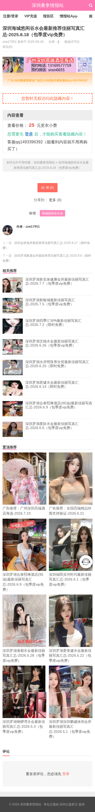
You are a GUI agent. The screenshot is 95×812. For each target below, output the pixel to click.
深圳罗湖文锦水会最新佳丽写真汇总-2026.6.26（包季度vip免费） (52, 343)
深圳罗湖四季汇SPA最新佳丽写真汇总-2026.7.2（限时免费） (53, 323)
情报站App (69, 16)
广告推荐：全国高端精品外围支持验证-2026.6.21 (70, 510)
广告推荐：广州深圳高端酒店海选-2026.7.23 (24, 510)
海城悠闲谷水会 (52, 213)
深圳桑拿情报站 (48, 5)
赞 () (50, 187)
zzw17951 (33, 226)
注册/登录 (10, 16)
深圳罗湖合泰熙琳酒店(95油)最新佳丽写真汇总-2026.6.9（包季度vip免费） (58, 405)
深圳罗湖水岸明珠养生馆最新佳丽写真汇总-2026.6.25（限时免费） (57, 364)
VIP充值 (30, 16)
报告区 (48, 16)
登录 (29, 134)
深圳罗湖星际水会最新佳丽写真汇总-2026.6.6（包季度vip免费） (52, 426)
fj (58, 42)
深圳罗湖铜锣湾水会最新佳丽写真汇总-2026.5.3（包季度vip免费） (24, 727)
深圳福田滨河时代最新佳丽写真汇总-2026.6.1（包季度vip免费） (70, 579)
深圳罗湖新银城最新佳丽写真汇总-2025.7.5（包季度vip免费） (50, 302)
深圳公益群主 (69, 804)
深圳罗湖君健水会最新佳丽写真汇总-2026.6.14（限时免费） (52, 384)
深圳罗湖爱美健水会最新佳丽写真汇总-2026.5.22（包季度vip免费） (70, 656)
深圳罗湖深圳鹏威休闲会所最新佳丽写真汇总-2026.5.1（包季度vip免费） (70, 729)
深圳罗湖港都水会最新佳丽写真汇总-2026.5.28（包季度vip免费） (24, 656)
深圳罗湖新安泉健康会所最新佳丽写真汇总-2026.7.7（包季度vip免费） (57, 281)
